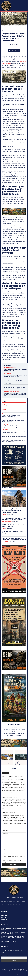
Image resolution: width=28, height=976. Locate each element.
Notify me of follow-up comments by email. (12, 860)
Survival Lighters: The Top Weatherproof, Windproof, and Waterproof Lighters (11, 426)
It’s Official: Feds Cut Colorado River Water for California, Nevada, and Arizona (15, 388)
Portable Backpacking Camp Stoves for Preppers (13, 411)
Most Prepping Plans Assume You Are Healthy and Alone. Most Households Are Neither (13, 510)
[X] (12, 50)
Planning (6, 29)
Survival (4, 404)
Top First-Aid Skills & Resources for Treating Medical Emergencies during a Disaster (7, 762)
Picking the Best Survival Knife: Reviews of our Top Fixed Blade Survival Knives (13, 441)
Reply (3, 793)
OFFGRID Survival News (10, 367)
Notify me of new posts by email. (10, 862)
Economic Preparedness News (11, 391)
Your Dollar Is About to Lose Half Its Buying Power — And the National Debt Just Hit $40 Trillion (15, 394)
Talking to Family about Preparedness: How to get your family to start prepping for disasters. (21, 762)
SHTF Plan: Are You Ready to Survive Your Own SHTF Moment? (14, 525)
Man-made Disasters (7, 521)
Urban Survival (7, 373)
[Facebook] (9, 50)
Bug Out (4, 409)
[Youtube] (20, 974)
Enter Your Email (4, 955)
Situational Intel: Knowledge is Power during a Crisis (12, 532)
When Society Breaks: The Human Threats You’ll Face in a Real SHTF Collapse (14, 518)
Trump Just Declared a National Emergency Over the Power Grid (15, 370)
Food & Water (5, 429)
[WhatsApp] (18, 50)
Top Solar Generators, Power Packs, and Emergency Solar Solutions (11, 416)
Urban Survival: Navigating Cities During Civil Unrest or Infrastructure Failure (15, 375)
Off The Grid (15, 44)
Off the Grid (4, 413)
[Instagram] (11, 974)
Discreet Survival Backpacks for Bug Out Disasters (14, 436)
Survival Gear (5, 424)
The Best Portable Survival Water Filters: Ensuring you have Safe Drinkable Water (13, 431)
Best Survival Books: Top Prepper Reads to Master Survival (14, 406)
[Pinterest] (15, 50)
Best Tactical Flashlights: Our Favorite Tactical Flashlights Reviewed (13, 421)
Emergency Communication (8, 535)
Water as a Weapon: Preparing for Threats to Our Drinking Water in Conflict (14, 538)
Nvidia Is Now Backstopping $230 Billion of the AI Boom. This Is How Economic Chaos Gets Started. (14, 382)
